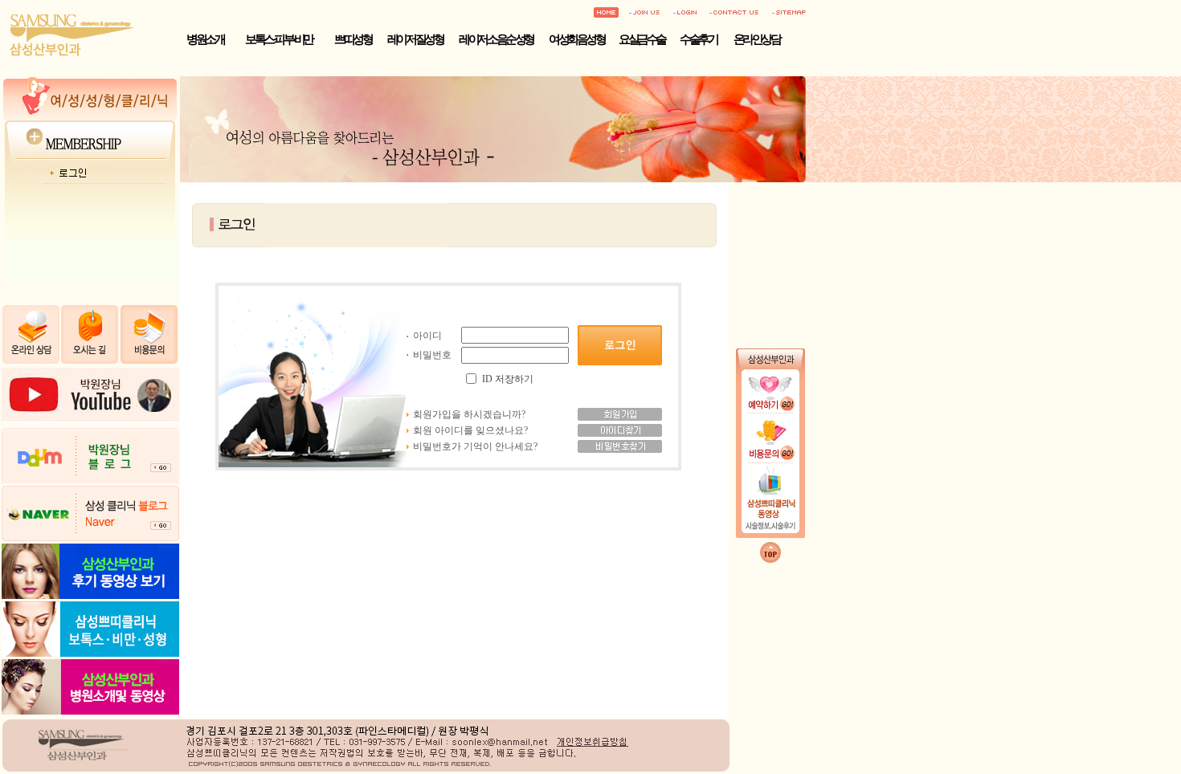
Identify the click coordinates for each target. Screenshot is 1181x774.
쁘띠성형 (352, 39)
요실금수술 (642, 39)
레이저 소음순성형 (496, 39)
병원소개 (204, 39)
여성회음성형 (576, 39)
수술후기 (698, 39)
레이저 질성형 (415, 39)
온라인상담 (757, 39)
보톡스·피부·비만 (279, 39)
